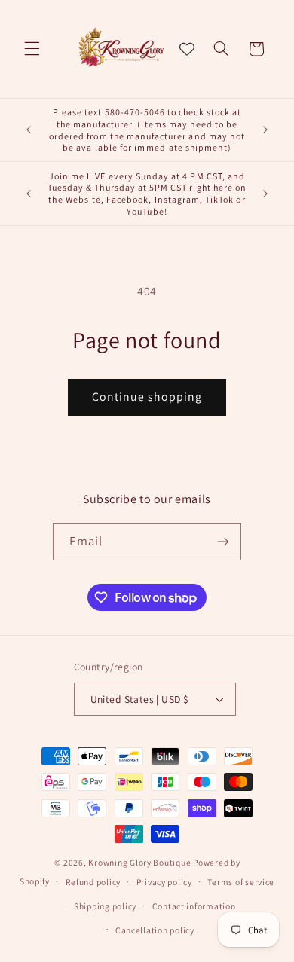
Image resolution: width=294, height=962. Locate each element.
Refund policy (93, 881)
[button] (31, 49)
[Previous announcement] (28, 130)
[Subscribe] (223, 541)
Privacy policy (164, 881)
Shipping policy (105, 906)
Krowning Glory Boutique (139, 862)
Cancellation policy (154, 930)
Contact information (194, 906)
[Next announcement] (265, 130)
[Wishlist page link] (186, 48)
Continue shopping (147, 397)
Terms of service (240, 881)
